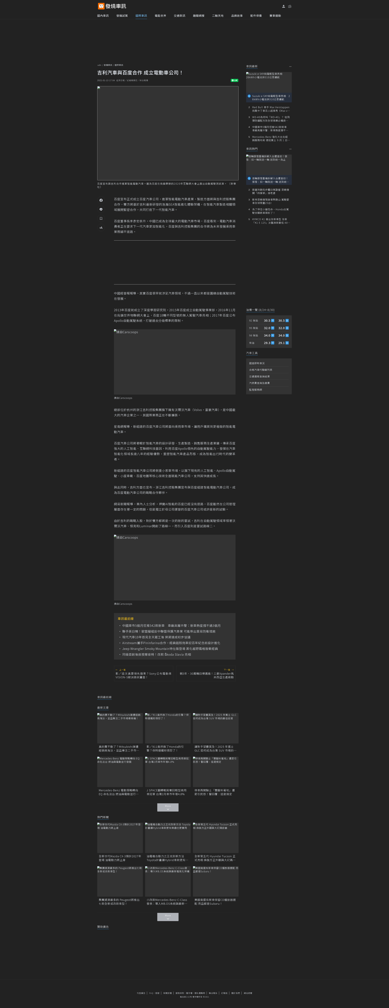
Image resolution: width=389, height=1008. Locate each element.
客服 (157, 993)
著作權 (189, 993)
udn (99, 65)
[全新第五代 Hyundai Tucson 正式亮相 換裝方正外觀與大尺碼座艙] (216, 838)
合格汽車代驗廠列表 (260, 370)
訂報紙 (224, 993)
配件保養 (256, 15)
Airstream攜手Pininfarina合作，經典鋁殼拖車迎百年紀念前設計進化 (171, 643)
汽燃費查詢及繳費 (259, 383)
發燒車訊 (108, 65)
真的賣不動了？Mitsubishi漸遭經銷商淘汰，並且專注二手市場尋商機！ (119, 748)
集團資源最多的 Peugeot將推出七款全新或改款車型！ (119, 901)
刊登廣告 (141, 993)
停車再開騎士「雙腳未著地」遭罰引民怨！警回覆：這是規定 (214, 792)
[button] (289, 6)
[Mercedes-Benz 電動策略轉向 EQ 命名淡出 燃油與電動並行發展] (120, 772)
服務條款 (180, 993)
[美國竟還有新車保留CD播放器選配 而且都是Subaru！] (216, 881)
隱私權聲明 (199, 993)
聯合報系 (213, 993)
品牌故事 (237, 15)
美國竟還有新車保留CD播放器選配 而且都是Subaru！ (215, 901)
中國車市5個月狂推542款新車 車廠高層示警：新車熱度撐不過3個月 (171, 625)
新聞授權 (167, 993)
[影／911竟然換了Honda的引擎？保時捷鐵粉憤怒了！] (168, 728)
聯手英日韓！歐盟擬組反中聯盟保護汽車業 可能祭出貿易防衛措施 (169, 631)
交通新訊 (179, 15)
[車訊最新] (290, 66)
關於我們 (235, 993)
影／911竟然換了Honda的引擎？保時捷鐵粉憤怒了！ (165, 748)
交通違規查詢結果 (259, 376)
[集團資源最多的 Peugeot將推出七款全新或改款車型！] (120, 881)
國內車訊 (103, 15)
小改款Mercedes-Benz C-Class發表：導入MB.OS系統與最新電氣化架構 (167, 901)
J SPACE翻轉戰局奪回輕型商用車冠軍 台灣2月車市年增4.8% (167, 792)
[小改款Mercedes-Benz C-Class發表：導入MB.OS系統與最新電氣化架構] (168, 881)
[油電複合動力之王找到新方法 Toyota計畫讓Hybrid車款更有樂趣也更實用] (168, 838)
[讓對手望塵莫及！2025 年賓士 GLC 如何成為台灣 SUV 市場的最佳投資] (216, 728)
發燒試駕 (122, 15)
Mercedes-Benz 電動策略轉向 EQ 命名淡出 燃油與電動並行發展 (119, 792)
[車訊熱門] (290, 148)
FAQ (151, 993)
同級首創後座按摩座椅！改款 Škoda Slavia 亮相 (156, 654)
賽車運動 (275, 15)
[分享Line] (101, 209)
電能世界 (160, 15)
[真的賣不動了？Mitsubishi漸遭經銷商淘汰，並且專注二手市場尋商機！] (120, 728)
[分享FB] (101, 200)
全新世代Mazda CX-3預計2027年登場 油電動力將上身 (120, 858)
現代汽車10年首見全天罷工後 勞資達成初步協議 (156, 637)
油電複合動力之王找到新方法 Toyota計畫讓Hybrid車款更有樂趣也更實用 (167, 858)
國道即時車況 (257, 363)
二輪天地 (218, 15)
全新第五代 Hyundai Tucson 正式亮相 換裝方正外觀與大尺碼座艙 (215, 858)
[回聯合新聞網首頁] (101, 6)
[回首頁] (116, 6)
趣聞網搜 (199, 15)
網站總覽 (248, 993)
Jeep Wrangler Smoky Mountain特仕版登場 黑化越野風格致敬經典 (170, 649)
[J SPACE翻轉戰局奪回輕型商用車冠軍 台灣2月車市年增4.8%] (168, 772)
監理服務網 (255, 389)
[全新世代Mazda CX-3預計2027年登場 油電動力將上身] (120, 838)
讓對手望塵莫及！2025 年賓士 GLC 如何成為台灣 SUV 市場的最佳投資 (215, 748)
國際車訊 (141, 15)
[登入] (283, 6)
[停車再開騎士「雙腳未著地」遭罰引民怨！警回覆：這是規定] (216, 772)
